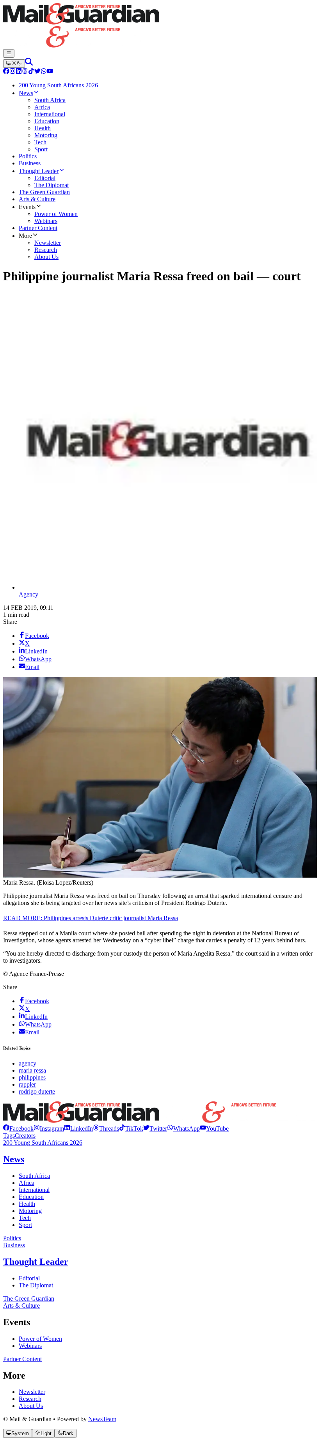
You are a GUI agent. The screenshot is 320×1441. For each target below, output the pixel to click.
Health (27, 1203)
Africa (26, 1182)
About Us (31, 1405)
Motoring (30, 1210)
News (13, 1159)
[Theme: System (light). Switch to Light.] (14, 63)
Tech (25, 1217)
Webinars (30, 1345)
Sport (25, 1224)
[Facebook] (6, 72)
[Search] (29, 63)
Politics (12, 1238)
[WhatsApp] (44, 72)
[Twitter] (37, 72)
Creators (25, 1135)
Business (14, 1245)
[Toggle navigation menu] (8, 53)
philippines (32, 1077)
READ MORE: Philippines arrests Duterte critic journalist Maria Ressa (90, 918)
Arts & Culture (21, 1305)
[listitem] (18, 1128)
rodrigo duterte (37, 1091)
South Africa (34, 1175)
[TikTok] (31, 72)
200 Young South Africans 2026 (42, 1142)
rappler (27, 1084)
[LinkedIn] (19, 72)
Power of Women (40, 1338)
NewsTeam (102, 1419)
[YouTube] (50, 72)
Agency (28, 594)
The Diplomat (36, 1285)
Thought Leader (35, 1262)
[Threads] (25, 72)
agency (27, 1063)
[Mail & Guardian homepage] (160, 26)
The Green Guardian (28, 1298)
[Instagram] (12, 72)
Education (31, 1196)
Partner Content (22, 1359)
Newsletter (32, 1391)
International (34, 1189)
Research (30, 1398)
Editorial (29, 1278)
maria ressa (32, 1070)
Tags (9, 1135)
